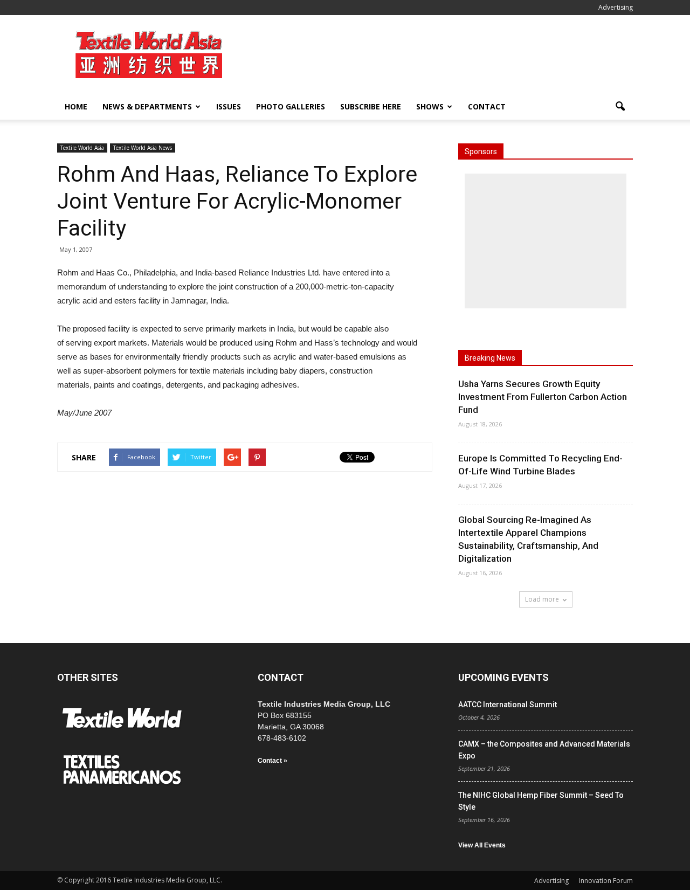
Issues (228, 106)
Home (76, 106)
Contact (487, 106)
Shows (430, 106)
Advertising (615, 7)
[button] (620, 107)
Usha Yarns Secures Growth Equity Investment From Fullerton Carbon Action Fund (542, 396)
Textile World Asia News (142, 147)
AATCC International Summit (507, 704)
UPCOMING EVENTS (503, 677)
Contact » (272, 760)
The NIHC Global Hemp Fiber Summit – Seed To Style (541, 801)
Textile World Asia (82, 147)
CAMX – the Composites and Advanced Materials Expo (544, 750)
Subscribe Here (370, 106)
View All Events (482, 845)
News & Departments (147, 106)
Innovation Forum (606, 880)
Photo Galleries (290, 106)
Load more (542, 599)
